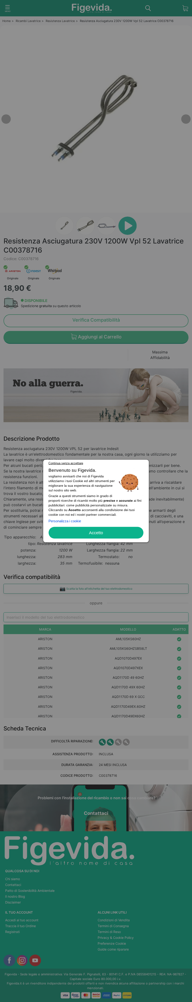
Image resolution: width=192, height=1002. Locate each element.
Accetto (96, 532)
